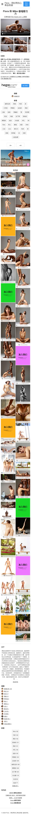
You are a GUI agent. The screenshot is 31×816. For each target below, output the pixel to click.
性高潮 (27, 112)
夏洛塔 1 (6, 709)
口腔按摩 (15, 137)
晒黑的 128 (15, 768)
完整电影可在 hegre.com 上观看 (15, 17)
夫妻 (21, 125)
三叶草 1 (6, 711)
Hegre (15, 800)
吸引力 (16, 129)
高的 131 (15, 746)
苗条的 (25, 116)
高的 (26, 108)
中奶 (20, 104)
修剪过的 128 (15, 764)
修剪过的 (7, 104)
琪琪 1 (6, 721)
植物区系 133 (8, 689)
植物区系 (17, 96)
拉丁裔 (18, 116)
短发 (10, 120)
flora (4, 125)
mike (27, 125)
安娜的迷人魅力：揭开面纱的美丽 (15, 795)
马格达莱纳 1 (8, 724)
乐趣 (11, 116)
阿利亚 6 (6, 699)
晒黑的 (4, 120)
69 (28, 120)
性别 (5, 116)
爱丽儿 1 (6, 704)
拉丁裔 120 (15, 772)
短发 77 (15, 783)
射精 (7, 133)
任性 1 (6, 706)
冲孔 (23, 120)
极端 (15, 125)
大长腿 (17, 120)
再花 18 (6, 691)
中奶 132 (15, 735)
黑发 (14, 104)
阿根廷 (13, 108)
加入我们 (26, 4)
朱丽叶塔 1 (7, 719)
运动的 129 (15, 761)
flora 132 (15, 731)
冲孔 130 (15, 750)
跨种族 (13, 133)
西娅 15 (6, 696)
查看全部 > (15, 786)
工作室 (6, 108)
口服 (3, 112)
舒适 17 (6, 694)
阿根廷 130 (15, 757)
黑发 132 (15, 739)
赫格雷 (15, 793)
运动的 (20, 108)
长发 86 (15, 779)
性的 (22, 129)
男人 (9, 125)
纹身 (9, 112)
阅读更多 (15, 682)
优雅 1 (6, 716)
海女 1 (6, 701)
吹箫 (24, 133)
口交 (4, 129)
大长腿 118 (15, 775)
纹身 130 (15, 753)
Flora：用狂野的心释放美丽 (13, 4)
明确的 (16, 112)
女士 (9, 129)
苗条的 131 (15, 742)
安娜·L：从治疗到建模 (15, 798)
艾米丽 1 (6, 714)
